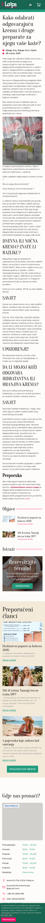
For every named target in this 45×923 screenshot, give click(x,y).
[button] (30, 5)
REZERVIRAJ (23, 586)
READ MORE (9, 660)
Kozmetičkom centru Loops (25, 487)
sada (27, 498)
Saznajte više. (6, 915)
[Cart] (39, 4)
